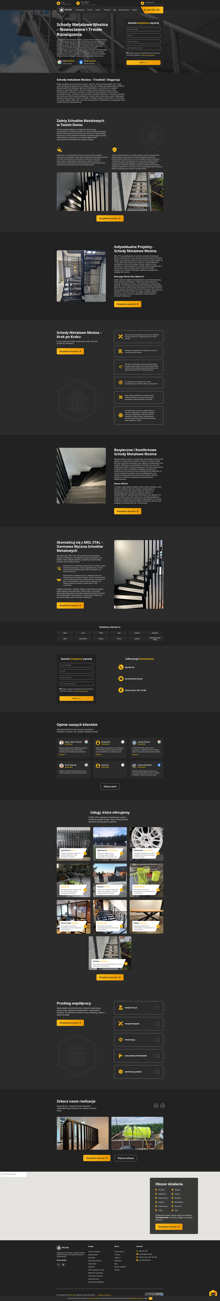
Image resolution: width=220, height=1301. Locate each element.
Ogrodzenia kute (93, 1279)
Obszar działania (85, 2)
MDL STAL (72, 1295)
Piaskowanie (92, 1264)
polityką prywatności (148, 55)
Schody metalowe (94, 1251)
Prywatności (133, 1298)
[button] (62, 754)
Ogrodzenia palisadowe (96, 1282)
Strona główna (80, 10)
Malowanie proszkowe (95, 1273)
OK (150, 1298)
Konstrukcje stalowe (94, 1261)
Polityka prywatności (104, 1295)
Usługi (97, 10)
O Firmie (90, 10)
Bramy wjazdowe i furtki (96, 1270)
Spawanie (91, 1267)
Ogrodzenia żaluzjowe (95, 1276)
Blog (114, 10)
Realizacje (107, 10)
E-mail (62, 2)
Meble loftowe (93, 1255)
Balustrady (91, 1258)
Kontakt (134, 10)
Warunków (140, 1298)
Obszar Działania (124, 10)
